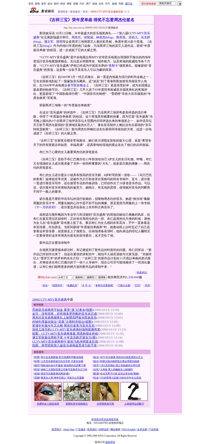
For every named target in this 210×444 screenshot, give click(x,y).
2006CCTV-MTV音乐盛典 (49, 299)
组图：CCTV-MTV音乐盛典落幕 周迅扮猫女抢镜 (65, 333)
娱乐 (50, 3)
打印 (137, 285)
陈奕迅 (121, 37)
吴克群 (145, 37)
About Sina (68, 429)
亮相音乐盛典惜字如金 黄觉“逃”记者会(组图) (62, 309)
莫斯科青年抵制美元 (77, 403)
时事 (36, 357)
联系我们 (92, 429)
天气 (107, 3)
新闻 (37, 3)
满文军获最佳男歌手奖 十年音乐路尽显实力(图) (64, 337)
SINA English (129, 429)
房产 (88, 3)
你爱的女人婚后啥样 (48, 403)
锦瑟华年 (57, 285)
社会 (96, 377)
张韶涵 (88, 37)
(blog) (109, 37)
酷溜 (96, 373)
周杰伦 (76, 37)
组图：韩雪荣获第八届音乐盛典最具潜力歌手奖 (64, 345)
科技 (62, 3)
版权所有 (110, 442)
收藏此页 (72, 285)
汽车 (81, 3)
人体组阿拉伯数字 (134, 403)
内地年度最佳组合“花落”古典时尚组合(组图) (62, 321)
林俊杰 (100, 37)
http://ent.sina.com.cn (74, 27)
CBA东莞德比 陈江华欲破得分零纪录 (120, 365)
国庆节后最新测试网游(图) (55, 373)
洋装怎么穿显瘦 (75, 377)
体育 (43, 3)
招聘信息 (104, 429)
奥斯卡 (113, 65)
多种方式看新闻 (104, 285)
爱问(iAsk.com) (47, 277)
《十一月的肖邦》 (45, 207)
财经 (56, 3)
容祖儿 (133, 37)
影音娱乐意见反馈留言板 (105, 419)
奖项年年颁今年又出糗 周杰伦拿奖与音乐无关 (63, 325)
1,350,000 (132, 277)
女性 (101, 3)
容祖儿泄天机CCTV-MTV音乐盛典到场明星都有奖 (66, 329)
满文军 (48, 41)
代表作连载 (77, 361)
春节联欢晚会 (76, 85)
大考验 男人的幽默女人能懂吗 (116, 369)
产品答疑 (154, 429)
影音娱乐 (75, 11)
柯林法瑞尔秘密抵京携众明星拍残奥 (119, 361)
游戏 (94, 3)
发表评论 (142, 272)
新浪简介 (57, 429)
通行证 (128, 3)
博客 (69, 3)
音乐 (85, 11)
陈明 (59, 41)
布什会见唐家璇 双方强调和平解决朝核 (62, 357)
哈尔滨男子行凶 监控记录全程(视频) (119, 373)
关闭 (147, 285)
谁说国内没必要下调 (75, 365)
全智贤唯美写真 (105, 403)
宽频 (75, 3)
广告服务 (81, 429)
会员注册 (142, 429)
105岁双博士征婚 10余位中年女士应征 (120, 377)
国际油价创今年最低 (52, 365)
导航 (121, 3)
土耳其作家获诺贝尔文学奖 (55, 361)
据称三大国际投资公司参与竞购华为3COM (64, 369)
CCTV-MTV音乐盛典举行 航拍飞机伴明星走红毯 (65, 341)
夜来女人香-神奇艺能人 (53, 377)
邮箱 (114, 3)
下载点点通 (124, 285)
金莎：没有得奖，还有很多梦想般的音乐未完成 (64, 313)
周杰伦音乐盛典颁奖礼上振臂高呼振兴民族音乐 (64, 317)
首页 (31, 3)
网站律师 (115, 429)
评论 (45, 285)
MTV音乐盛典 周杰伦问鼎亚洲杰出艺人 (121, 357)
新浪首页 (63, 11)
